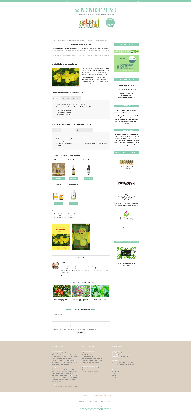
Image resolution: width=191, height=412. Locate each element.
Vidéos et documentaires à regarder (92, 358)
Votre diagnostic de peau (89, 353)
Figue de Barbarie (128, 114)
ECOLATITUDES (101, 409)
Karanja (120, 115)
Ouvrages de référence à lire (90, 371)
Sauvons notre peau (123, 356)
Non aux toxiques (65, 35)
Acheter (91, 1)
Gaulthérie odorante (121, 138)
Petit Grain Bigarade (132, 144)
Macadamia (131, 115)
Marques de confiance (106, 35)
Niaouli (137, 142)
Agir (85, 1)
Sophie (63, 262)
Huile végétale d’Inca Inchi (100, 299)
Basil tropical (118, 134)
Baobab (133, 110)
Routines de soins (90, 35)
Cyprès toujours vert (123, 136)
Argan (118, 110)
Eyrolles (114, 375)
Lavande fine (121, 142)
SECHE (134, 89)
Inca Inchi (135, 114)
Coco (120, 114)
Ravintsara (123, 145)
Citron (115, 136)
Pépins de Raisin (124, 121)
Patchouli (123, 144)
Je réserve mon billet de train (120, 366)
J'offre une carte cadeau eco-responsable (123, 364)
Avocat (129, 110)
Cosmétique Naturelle (123, 353)
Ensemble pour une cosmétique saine (128, 354)
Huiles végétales (78, 35)
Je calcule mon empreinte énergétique (122, 362)
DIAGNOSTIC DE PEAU (129, 97)
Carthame (135, 112)
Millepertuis (123, 117)
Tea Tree (129, 145)
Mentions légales (93, 401)
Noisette (135, 117)
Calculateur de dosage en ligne (90, 362)
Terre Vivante (115, 371)
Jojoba (115, 115)
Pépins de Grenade (65, 362)
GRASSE (119, 89)
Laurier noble (129, 140)
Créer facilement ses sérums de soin (92, 368)
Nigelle (130, 117)
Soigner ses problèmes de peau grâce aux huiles (65, 386)
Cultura (114, 373)
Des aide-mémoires (87, 356)
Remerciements (82, 401)
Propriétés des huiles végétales (76, 40)
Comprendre (61, 1)
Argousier (123, 110)
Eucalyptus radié (134, 136)
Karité (125, 115)
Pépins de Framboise (125, 119)
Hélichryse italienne (119, 140)
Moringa (117, 117)
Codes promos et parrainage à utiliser (92, 360)
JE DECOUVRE (58, 178)
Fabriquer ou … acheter (122, 35)
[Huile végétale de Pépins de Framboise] (81, 291)
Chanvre (116, 114)
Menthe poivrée (130, 142)
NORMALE (128, 89)
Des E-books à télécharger (89, 354)
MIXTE (123, 89)
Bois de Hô (125, 134)
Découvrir (79, 1)
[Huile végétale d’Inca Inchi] (100, 291)
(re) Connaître (70, 1)
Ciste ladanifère (133, 134)
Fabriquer (98, 1)
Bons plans (107, 1)
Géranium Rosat (132, 138)
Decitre (114, 377)
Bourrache (117, 112)
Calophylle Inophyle (126, 112)
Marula (136, 115)
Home (54, 1)
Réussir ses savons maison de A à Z (91, 369)
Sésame (126, 123)
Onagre (117, 119)
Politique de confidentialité (106, 401)
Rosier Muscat (134, 121)
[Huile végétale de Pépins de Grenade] (62, 291)
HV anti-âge (89, 40)
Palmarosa (117, 144)
